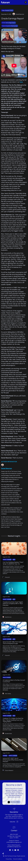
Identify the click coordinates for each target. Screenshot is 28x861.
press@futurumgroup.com (14, 846)
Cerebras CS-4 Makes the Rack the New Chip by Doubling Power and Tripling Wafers (13, 720)
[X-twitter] (12, 850)
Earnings (5, 755)
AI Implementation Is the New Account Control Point (14, 681)
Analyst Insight (7, 677)
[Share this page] (3, 853)
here (21, 82)
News (14, 559)
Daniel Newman (20, 14)
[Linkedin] (10, 850)
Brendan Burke (8, 733)
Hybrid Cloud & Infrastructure (9, 26)
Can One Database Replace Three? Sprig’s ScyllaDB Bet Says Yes (13, 563)
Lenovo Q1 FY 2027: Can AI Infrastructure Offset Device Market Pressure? (13, 759)
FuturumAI (7, 577)
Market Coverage (7, 559)
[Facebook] (18, 850)
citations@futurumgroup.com (14, 842)
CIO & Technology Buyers (8, 22)
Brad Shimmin (8, 617)
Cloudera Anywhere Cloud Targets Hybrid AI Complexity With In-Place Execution (13, 603)
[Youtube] (15, 850)
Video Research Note (7, 10)
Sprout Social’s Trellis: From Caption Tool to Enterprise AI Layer (13, 642)
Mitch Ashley (8, 693)
